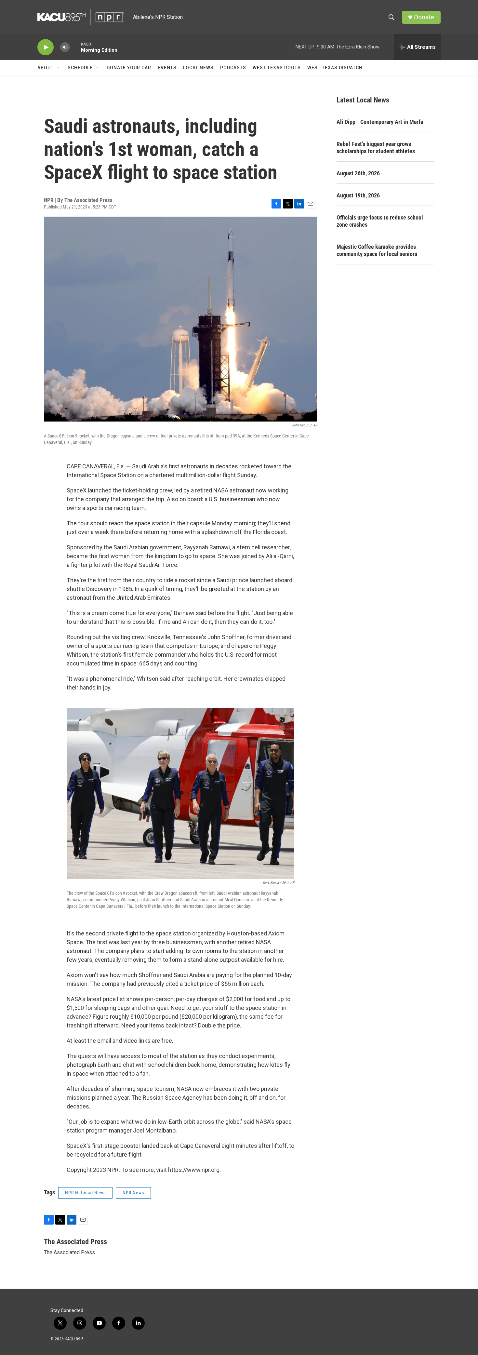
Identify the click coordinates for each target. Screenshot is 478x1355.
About (45, 67)
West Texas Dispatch (335, 67)
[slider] (75, 47)
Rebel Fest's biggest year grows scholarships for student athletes (376, 147)
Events (167, 67)
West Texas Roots (277, 67)
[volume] (65, 47)
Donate (424, 17)
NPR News (133, 1192)
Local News (198, 67)
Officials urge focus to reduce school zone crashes (380, 221)
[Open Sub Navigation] (58, 67)
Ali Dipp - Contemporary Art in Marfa (380, 121)
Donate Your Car (129, 67)
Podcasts (233, 67)
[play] (45, 47)
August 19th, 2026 (358, 195)
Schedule (80, 67)
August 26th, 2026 (358, 173)
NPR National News (85, 1192)
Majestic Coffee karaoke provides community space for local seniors (377, 250)
